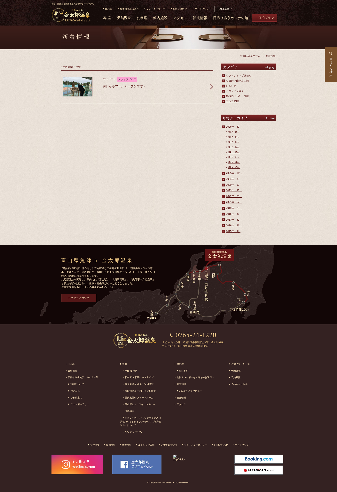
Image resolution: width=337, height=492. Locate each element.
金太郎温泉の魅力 (129, 9)
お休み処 (75, 391)
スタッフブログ (235, 90)
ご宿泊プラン (264, 17)
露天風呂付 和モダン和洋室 (139, 384)
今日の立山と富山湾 (237, 80)
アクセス (180, 18)
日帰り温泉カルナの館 (230, 18)
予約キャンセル (239, 384)
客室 (124, 364)
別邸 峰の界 (131, 370)
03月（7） (234, 157)
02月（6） (234, 162)
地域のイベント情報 (237, 96)
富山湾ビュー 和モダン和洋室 (140, 391)
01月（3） (234, 167)
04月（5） (234, 152)
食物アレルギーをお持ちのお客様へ (195, 377)
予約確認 (235, 370)
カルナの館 (232, 101)
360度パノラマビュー (190, 391)
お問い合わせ (180, 9)
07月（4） (234, 136)
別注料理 (184, 370)
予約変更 (235, 377)
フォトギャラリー (155, 9)
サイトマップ (202, 9)
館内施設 (160, 18)
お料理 (142, 18)
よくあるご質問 (146, 444)
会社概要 (94, 444)
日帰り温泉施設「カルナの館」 (84, 377)
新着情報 (126, 444)
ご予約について (169, 444)
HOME (108, 9)
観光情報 (200, 18)
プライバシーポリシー (196, 444)
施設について (77, 384)
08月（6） (234, 131)
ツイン (138, 432)
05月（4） (234, 147)
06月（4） (234, 141)
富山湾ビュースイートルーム (140, 404)
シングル (129, 432)
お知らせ (231, 85)
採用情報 (110, 444)
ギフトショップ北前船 (238, 75)
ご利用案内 (76, 397)
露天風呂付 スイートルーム (139, 397)
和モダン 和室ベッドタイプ (139, 377)
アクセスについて (79, 297)
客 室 (107, 18)
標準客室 (129, 411)
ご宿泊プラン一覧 (240, 364)
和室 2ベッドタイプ (135, 417)
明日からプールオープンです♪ (124, 86)
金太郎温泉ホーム (250, 55)
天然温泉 (124, 18)
